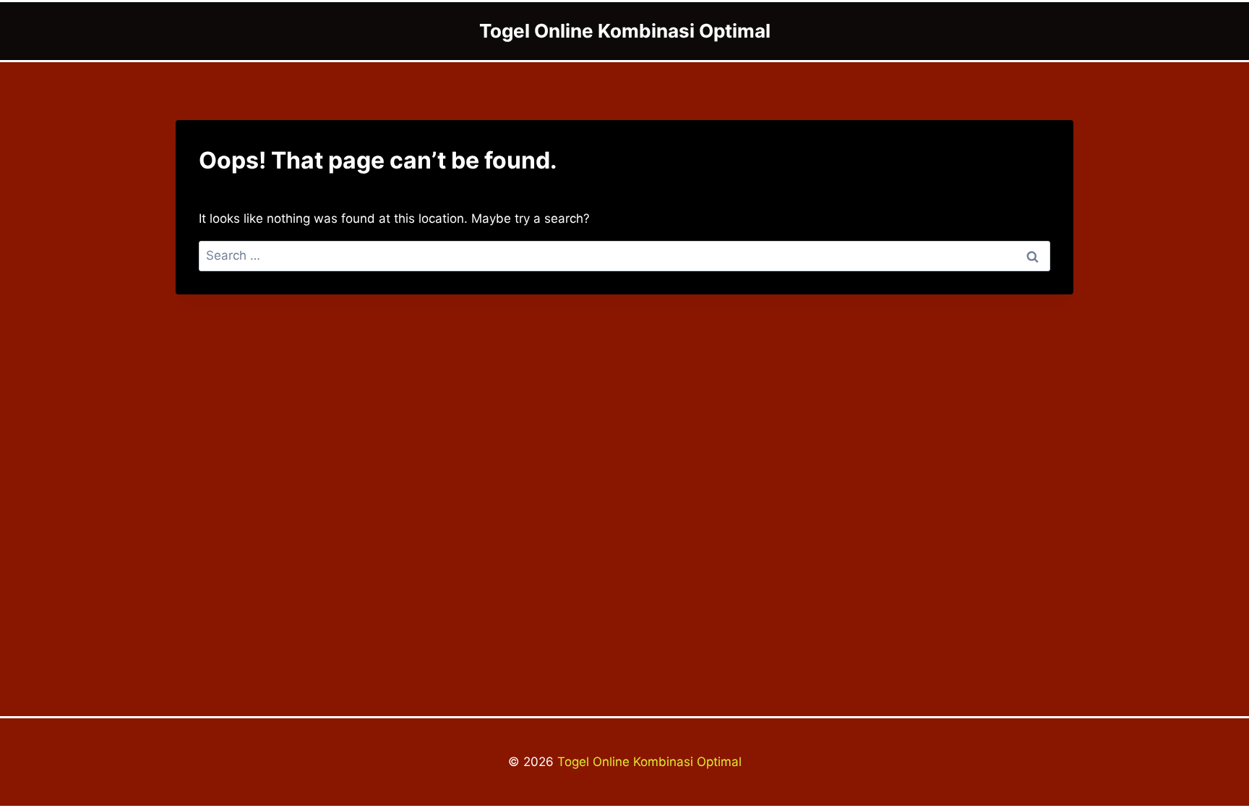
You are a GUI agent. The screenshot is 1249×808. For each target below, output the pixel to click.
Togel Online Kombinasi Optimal (648, 761)
